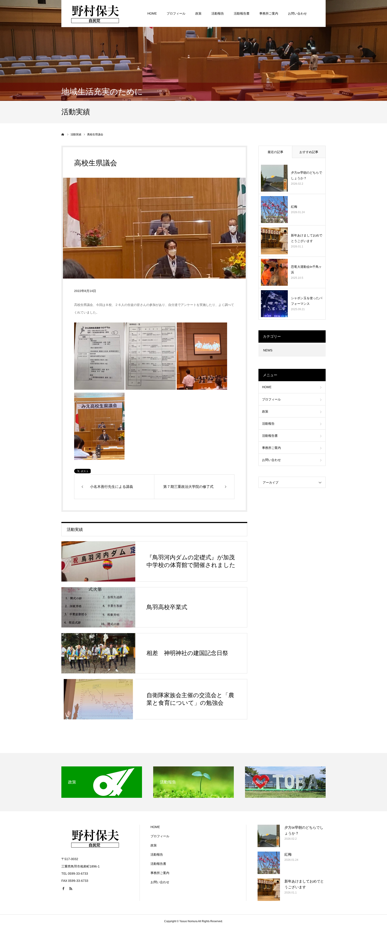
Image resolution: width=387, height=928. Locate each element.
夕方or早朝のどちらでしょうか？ (306, 175)
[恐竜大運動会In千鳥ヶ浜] (274, 272)
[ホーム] (62, 134)
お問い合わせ (297, 13)
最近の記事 (275, 152)
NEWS (267, 350)
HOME (152, 13)
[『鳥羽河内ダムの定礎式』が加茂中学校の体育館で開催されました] (98, 561)
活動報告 (217, 13)
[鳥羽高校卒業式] (98, 607)
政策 (198, 13)
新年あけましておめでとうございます (306, 238)
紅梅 (294, 206)
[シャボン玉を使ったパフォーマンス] (274, 303)
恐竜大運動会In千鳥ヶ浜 (306, 269)
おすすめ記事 (308, 152)
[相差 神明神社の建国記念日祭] (98, 653)
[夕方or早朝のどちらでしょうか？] (274, 178)
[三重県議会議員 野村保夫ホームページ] (95, 13)
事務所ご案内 (268, 13)
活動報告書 (241, 13)
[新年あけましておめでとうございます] (274, 240)
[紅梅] (274, 209)
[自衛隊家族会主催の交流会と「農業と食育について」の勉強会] (98, 699)
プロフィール (176, 13)
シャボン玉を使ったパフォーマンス (306, 300)
